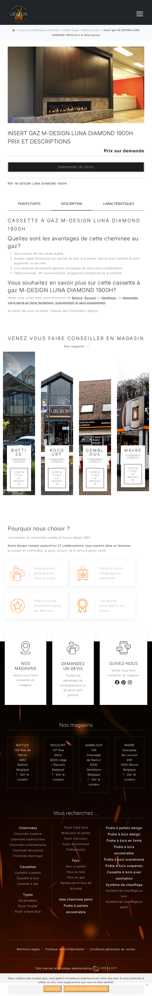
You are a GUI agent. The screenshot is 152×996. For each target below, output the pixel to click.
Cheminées (28, 828)
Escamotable (28, 900)
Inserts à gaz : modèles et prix (81, 30)
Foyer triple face (76, 827)
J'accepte (52, 988)
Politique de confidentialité (64, 949)
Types (28, 895)
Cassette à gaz (28, 883)
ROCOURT (58, 745)
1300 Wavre (129, 764)
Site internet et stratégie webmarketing (64, 968)
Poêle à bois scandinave (124, 859)
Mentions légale (28, 949)
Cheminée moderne (28, 833)
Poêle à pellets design (124, 828)
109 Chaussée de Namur (94, 755)
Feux (76, 860)
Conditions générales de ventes (112, 949)
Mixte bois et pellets (75, 833)
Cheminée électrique (28, 855)
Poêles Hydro (76, 849)
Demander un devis (76, 167)
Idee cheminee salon (76, 899)
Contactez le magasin (19, 478)
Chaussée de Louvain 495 (130, 755)
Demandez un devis (73, 666)
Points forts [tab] (29, 204)
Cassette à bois (28, 878)
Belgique (22, 769)
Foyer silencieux (76, 838)
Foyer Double (27, 906)
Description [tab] (71, 204)
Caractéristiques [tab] (118, 204)
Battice (77, 297)
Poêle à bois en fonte (124, 840)
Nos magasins (74, 346)
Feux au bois (76, 871)
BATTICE (22, 745)
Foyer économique (76, 844)
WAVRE (129, 745)
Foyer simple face (28, 911)
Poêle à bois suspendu (124, 866)
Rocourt (90, 297)
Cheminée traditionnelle (28, 839)
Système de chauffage (124, 885)
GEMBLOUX (93, 745)
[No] (147, 985)
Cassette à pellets (28, 872)
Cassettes (28, 867)
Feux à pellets (76, 866)
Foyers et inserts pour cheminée (38, 30)
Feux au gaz (76, 877)
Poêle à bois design (124, 834)
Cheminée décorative (27, 850)
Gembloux (109, 297)
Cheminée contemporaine (27, 844)
